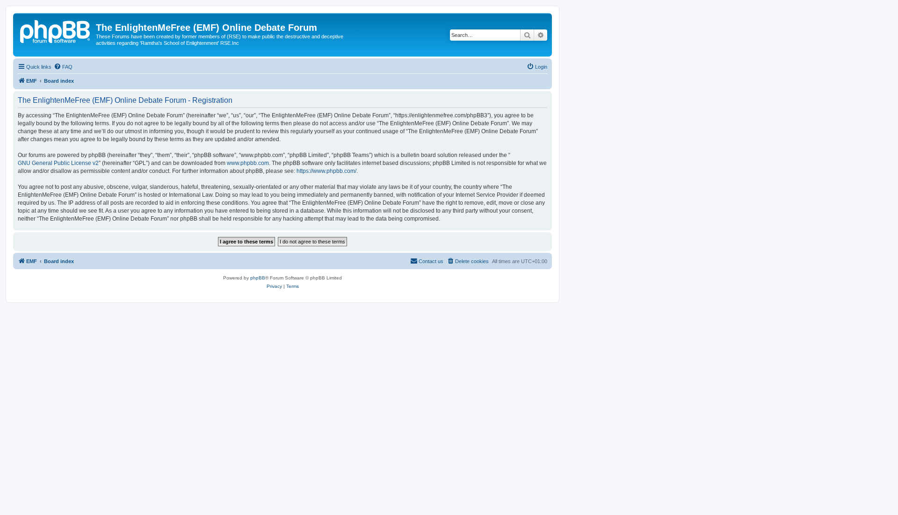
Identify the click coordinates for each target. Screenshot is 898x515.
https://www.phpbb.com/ (326, 171)
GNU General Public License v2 (58, 163)
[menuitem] (63, 66)
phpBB (257, 277)
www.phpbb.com (248, 163)
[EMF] (55, 30)
